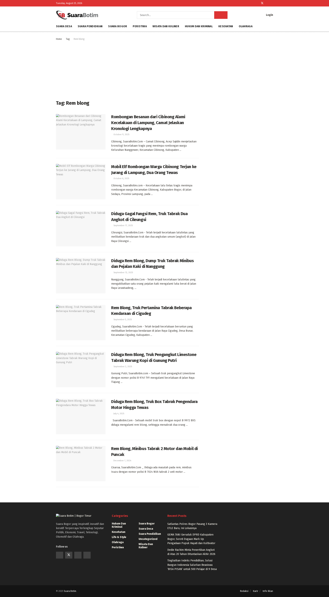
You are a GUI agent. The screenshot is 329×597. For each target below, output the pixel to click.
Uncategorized (148, 539)
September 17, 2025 (123, 225)
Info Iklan (268, 591)
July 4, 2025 (118, 413)
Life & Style (119, 537)
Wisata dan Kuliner (166, 26)
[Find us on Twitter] (262, 3)
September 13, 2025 (123, 272)
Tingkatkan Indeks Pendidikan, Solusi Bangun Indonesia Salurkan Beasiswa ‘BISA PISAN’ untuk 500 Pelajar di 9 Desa (192, 565)
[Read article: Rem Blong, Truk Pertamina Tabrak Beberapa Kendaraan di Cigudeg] (80, 322)
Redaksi (244, 591)
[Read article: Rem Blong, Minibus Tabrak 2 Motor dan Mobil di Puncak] (80, 463)
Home (59, 39)
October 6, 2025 (121, 178)
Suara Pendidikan (90, 26)
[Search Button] (221, 15)
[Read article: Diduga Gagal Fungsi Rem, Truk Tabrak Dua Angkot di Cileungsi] (80, 228)
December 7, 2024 (122, 460)
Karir (255, 591)
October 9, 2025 (121, 134)
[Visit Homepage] (91, 15)
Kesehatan (225, 26)
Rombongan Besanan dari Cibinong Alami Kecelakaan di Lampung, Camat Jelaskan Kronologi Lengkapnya (148, 122)
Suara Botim (70, 591)
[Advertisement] (127, 69)
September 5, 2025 (122, 319)
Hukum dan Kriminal (199, 26)
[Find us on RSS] (272, 3)
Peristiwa (140, 26)
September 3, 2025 (122, 366)
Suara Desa (64, 26)
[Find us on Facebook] (257, 3)
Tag (68, 39)
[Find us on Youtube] (267, 3)
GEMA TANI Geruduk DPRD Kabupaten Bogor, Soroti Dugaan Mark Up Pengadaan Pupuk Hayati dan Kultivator (191, 539)
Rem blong (79, 39)
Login (269, 15)
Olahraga (245, 26)
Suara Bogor (117, 26)
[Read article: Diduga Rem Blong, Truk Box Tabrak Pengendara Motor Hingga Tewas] (80, 416)
